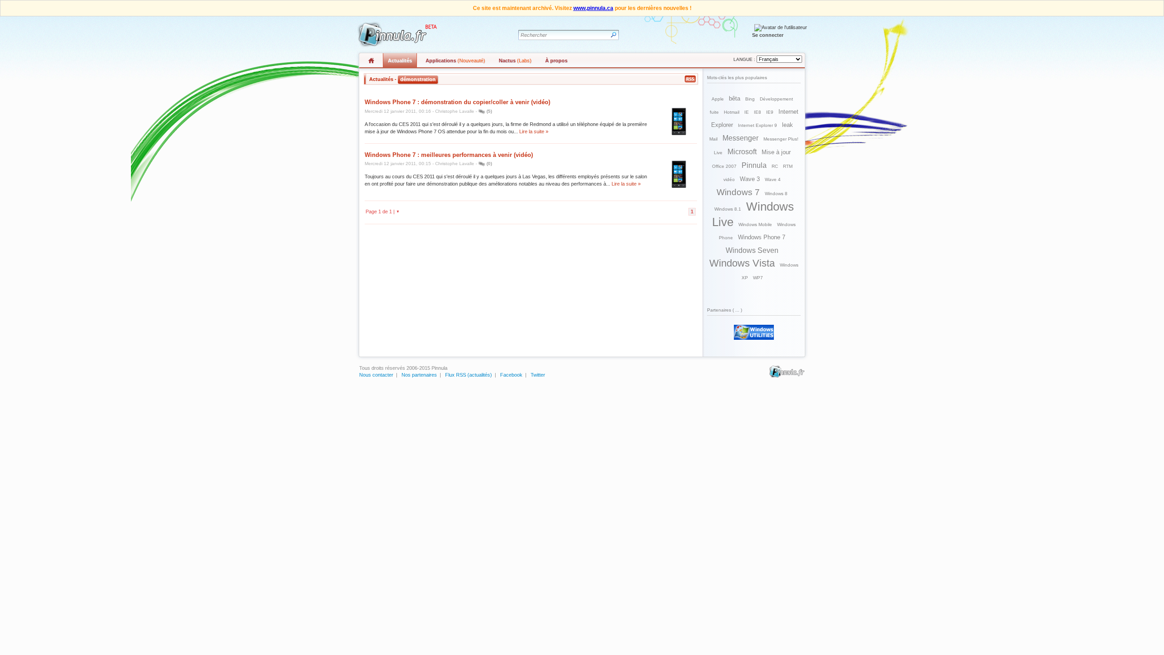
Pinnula (754, 165)
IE (746, 112)
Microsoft (742, 152)
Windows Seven (752, 250)
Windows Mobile (755, 224)
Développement (776, 98)
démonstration (418, 79)
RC (775, 166)
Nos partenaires (419, 375)
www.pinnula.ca (593, 8)
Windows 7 (738, 192)
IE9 (769, 112)
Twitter (538, 375)
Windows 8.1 (727, 209)
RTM (788, 166)
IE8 (757, 112)
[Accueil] (396, 34)
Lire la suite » (533, 131)
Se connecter (767, 35)
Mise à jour (776, 152)
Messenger (740, 138)
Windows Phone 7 (761, 237)
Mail (713, 138)
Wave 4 (773, 179)
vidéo (729, 179)
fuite (714, 112)
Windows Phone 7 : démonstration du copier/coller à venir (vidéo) (457, 102)
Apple (718, 98)
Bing (750, 98)
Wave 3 (750, 179)
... (737, 309)
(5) (489, 111)
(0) (489, 163)
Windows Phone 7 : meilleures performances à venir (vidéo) (449, 154)
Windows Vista (742, 263)
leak (787, 124)
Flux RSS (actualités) (468, 375)
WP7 (758, 277)
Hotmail (731, 112)
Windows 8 (776, 193)
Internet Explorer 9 (757, 125)
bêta (734, 98)
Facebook (511, 375)
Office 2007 (724, 166)
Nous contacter (376, 375)
